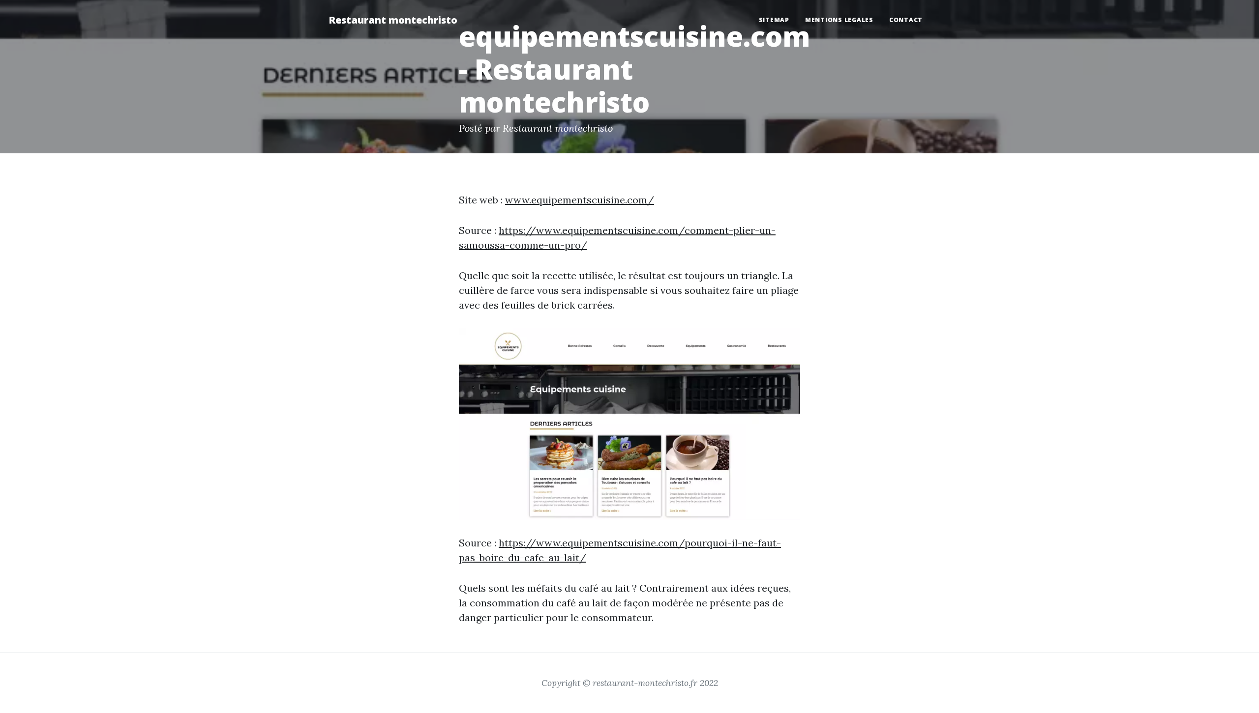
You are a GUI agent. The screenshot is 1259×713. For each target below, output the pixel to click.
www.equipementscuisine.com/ (579, 200)
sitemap (774, 20)
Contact (906, 20)
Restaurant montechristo (393, 20)
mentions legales (839, 20)
